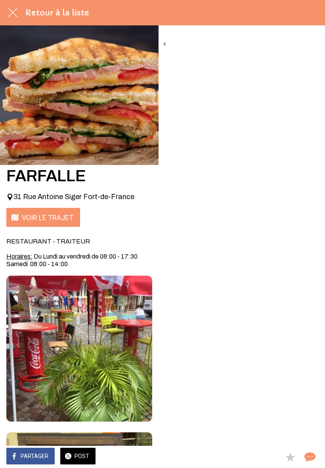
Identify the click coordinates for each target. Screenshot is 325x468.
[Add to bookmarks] (290, 456)
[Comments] (309, 456)
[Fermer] (12, 12)
